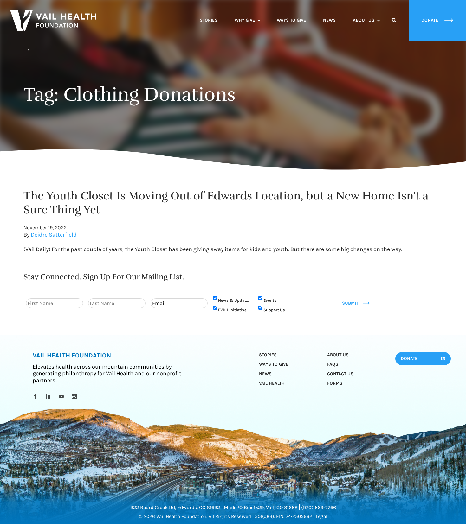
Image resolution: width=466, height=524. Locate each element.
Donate (409, 358)
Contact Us (340, 373)
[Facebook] (36, 396)
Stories (208, 20)
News (329, 20)
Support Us (274, 309)
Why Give (245, 20)
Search (394, 26)
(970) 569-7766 (318, 507)
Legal (321, 516)
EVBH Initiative (232, 309)
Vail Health (272, 383)
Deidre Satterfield (54, 234)
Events (269, 300)
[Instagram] (75, 396)
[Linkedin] (49, 396)
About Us (363, 20)
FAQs (332, 364)
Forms (334, 383)
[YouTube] (62, 396)
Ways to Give (291, 20)
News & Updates (234, 300)
